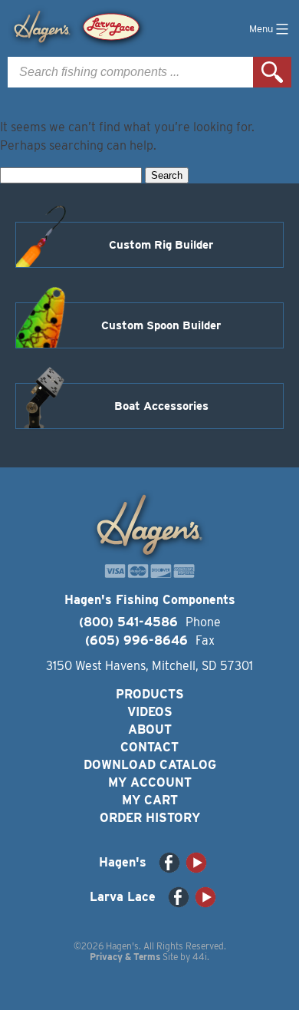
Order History (150, 817)
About (150, 729)
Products (150, 694)
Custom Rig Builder (161, 245)
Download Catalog (150, 765)
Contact (149, 747)
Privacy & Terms (125, 956)
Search (272, 72)
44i (199, 956)
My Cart (150, 800)
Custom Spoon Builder (161, 325)
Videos (149, 712)
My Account (150, 782)
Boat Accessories (161, 406)
